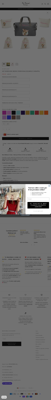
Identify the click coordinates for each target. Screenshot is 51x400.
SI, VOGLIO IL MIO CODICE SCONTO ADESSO (38, 205)
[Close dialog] (49, 186)
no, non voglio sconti (38, 211)
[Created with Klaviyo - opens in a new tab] (25, 215)
